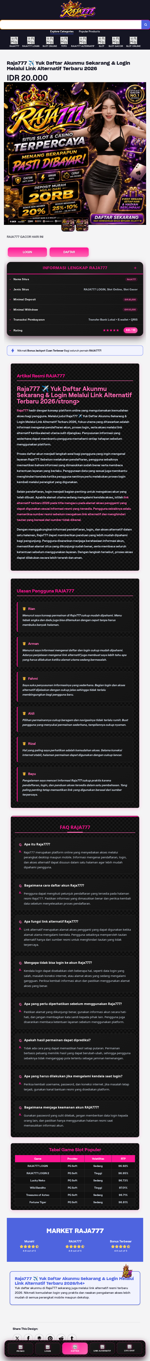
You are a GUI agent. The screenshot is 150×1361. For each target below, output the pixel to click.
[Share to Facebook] (28, 1338)
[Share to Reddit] (61, 1338)
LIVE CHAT (129, 1350)
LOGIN (27, 252)
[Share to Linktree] (39, 1338)
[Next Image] (143, 154)
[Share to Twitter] (17, 1338)
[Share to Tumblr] (72, 1338)
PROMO (21, 1351)
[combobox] (71, 24)
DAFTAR (69, 252)
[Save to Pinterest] (50, 1338)
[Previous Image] (7, 154)
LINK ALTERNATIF (102, 1350)
